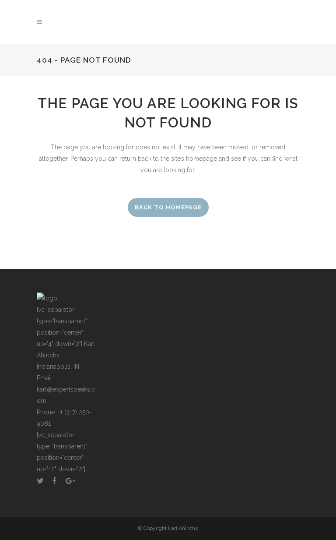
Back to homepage (168, 207)
